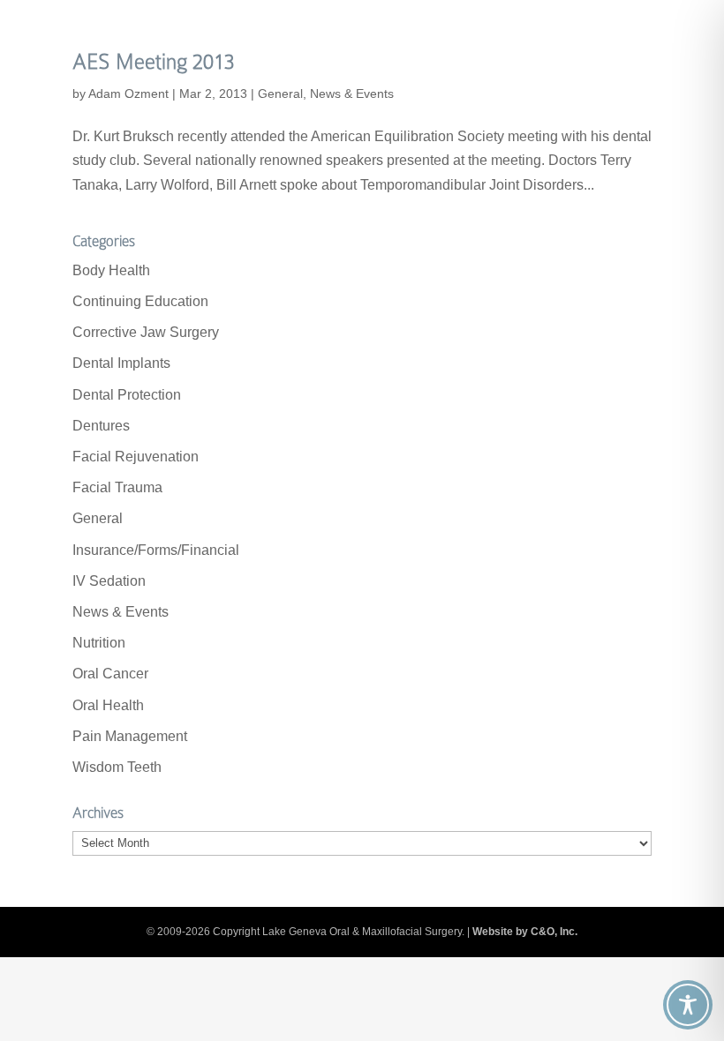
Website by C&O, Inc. (524, 931)
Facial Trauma (117, 487)
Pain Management (129, 736)
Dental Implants (121, 363)
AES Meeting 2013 (153, 61)
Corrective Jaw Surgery (145, 332)
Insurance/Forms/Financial (155, 550)
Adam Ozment (128, 93)
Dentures (101, 425)
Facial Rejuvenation (135, 456)
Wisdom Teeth (117, 767)
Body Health (111, 270)
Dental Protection (126, 394)
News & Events (352, 93)
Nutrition (98, 642)
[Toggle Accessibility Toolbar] (688, 1005)
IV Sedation (109, 580)
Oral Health (108, 705)
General (280, 93)
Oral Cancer (110, 673)
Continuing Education (140, 301)
